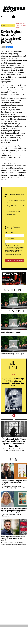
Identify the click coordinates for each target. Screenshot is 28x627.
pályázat (18, 27)
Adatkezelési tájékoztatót (11, 253)
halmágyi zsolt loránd (21, 25)
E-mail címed (9, 233)
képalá (17, 24)
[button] (1, 16)
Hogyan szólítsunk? (10, 238)
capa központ (22, 24)
